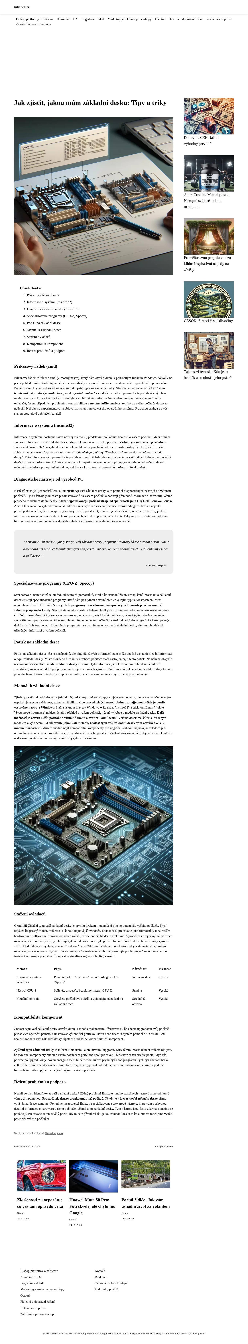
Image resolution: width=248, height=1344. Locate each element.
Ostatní (160, 19)
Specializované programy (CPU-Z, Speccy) (57, 316)
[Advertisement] (124, 53)
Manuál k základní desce (44, 330)
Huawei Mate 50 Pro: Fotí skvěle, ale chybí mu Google (92, 1206)
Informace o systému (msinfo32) (49, 302)
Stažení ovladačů (38, 337)
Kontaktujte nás (54, 1133)
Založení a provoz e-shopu (33, 24)
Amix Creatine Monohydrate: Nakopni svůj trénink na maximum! (206, 200)
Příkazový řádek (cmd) (43, 295)
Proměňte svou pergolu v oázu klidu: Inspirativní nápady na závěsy (207, 263)
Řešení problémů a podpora (46, 351)
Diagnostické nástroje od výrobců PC (53, 309)
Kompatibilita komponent (45, 344)
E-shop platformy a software (35, 19)
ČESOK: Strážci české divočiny (208, 321)
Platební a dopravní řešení (185, 19)
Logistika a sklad (93, 19)
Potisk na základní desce (44, 323)
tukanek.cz (21, 7)
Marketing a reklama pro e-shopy (130, 19)
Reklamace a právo (218, 19)
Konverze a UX (67, 19)
